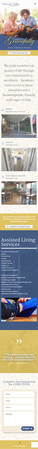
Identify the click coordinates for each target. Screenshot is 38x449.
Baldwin (9, 109)
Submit (26, 428)
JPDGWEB (23, 446)
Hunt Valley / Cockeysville (16, 176)
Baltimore (9, 142)
